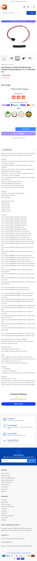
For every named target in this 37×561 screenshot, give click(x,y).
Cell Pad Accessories (7, 515)
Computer (4, 509)
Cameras (3, 511)
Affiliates (3, 520)
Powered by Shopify (26, 553)
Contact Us (4, 489)
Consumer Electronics (7, 506)
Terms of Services (6, 482)
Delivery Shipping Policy (8, 478)
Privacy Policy (5, 473)
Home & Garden (5, 504)
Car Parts (4, 500)
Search (32, 13)
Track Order (4, 517)
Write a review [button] (18, 404)
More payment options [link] (18, 137)
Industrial (4, 513)
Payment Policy (5, 475)
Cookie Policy (5, 484)
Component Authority (7, 64)
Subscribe (31, 460)
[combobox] (18, 13)
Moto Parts (4, 502)
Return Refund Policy (7, 480)
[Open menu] (34, 7)
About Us (4, 491)
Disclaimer (4, 487)
